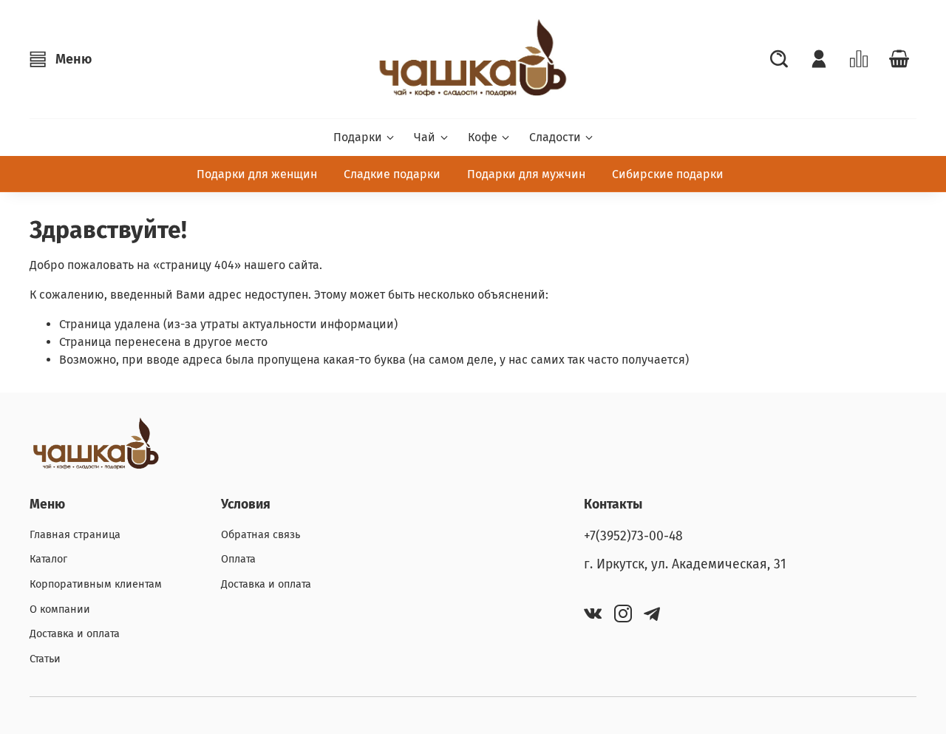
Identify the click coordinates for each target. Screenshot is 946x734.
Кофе (482, 137)
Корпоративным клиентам (96, 584)
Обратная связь (260, 535)
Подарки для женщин (257, 174)
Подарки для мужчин (526, 174)
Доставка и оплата (75, 634)
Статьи (45, 659)
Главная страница (75, 535)
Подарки (357, 137)
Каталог (48, 559)
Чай (424, 137)
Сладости (555, 137)
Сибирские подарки (668, 174)
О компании (60, 609)
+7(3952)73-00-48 (633, 536)
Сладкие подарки (392, 174)
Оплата (238, 559)
